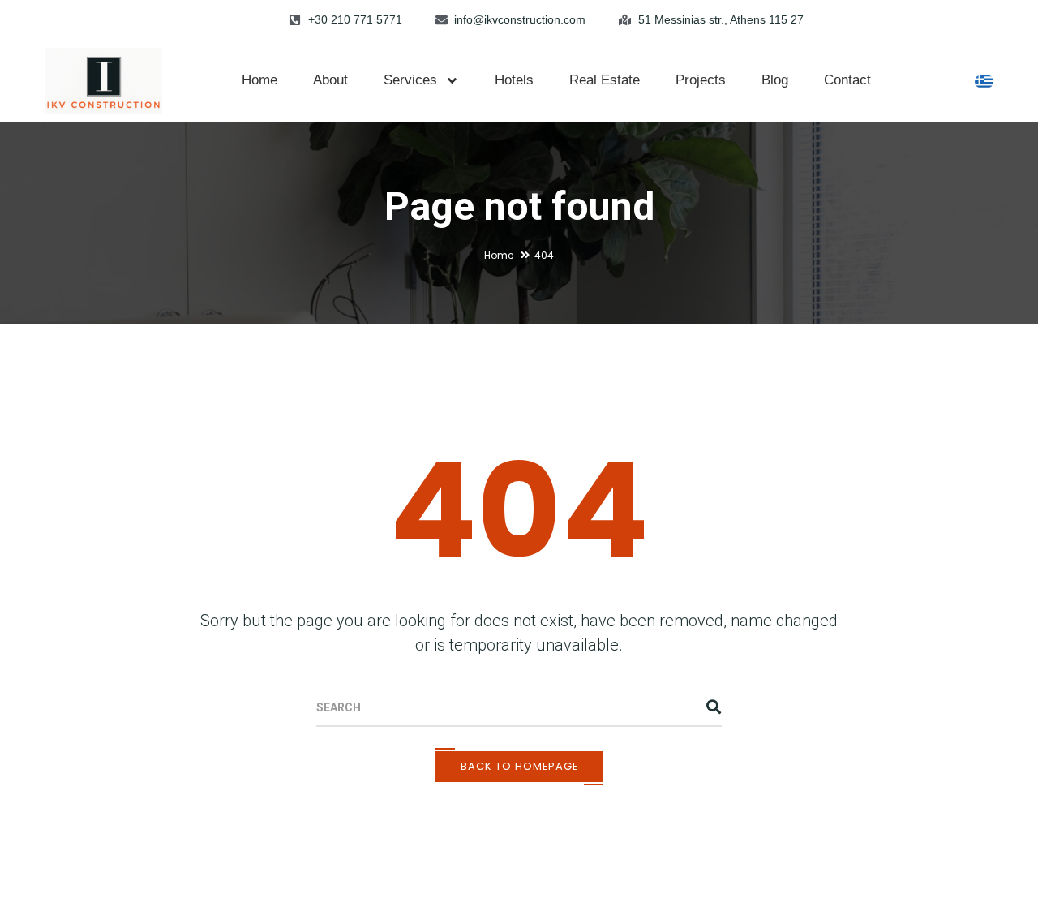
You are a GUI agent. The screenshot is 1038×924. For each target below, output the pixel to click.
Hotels (514, 80)
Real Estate (604, 80)
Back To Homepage (519, 766)
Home (259, 80)
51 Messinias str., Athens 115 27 (721, 19)
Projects (701, 80)
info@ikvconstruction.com (519, 19)
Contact (847, 80)
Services (410, 80)
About (330, 80)
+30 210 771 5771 (355, 19)
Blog (774, 80)
